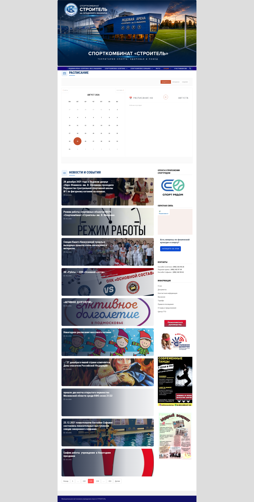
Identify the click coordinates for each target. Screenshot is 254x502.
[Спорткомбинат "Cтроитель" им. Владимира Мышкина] (127, 33)
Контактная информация (167, 293)
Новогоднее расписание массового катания (87, 332)
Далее (117, 481)
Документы (162, 289)
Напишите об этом (170, 249)
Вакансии (161, 297)
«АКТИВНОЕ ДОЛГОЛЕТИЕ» (78, 302)
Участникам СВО (180, 68)
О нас (160, 286)
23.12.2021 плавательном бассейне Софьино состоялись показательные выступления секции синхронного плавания (88, 425)
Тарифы (161, 300)
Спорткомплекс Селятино (115, 68)
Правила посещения (166, 304)
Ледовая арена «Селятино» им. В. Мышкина (85, 68)
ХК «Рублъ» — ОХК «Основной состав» (84, 272)
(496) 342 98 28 (178, 267)
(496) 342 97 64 (176, 269)
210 (110, 481)
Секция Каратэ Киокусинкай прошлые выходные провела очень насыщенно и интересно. (85, 245)
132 (84, 481)
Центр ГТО (162, 311)
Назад (65, 481)
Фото (158, 68)
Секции (166, 68)
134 (97, 481)
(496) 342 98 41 (178, 272)
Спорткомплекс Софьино (140, 68)
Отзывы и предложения (167, 308)
